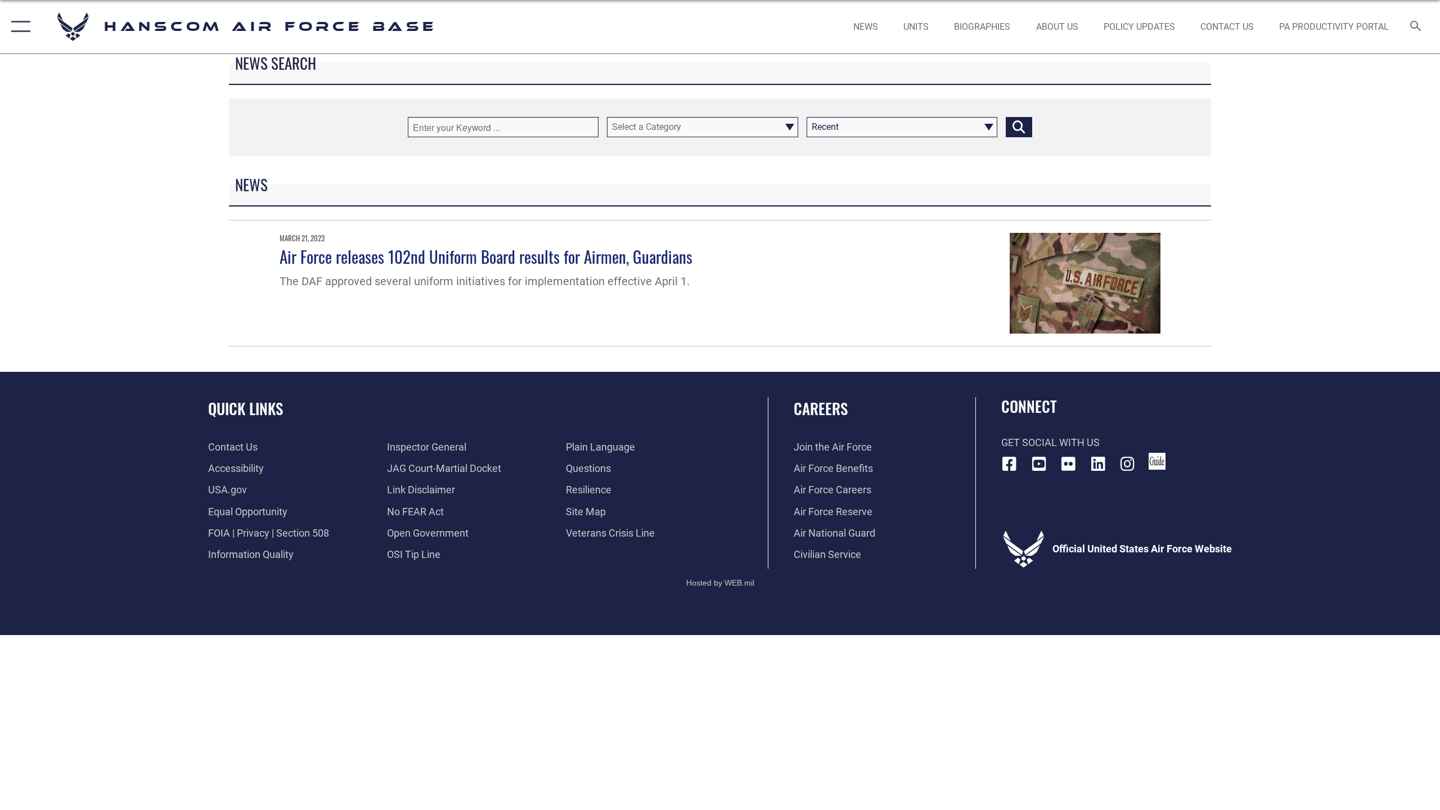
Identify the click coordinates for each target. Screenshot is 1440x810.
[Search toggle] (1416, 27)
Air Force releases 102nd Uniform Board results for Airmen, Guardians (486, 256)
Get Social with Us (1050, 442)
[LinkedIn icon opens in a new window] (1098, 464)
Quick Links (245, 408)
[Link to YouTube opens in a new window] (1038, 464)
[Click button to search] (1019, 127)
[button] (18, 26)
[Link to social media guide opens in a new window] (1157, 461)
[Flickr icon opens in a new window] (1068, 464)
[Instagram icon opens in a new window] (1127, 464)
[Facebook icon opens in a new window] (1009, 464)
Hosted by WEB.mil (720, 582)
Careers (821, 408)
